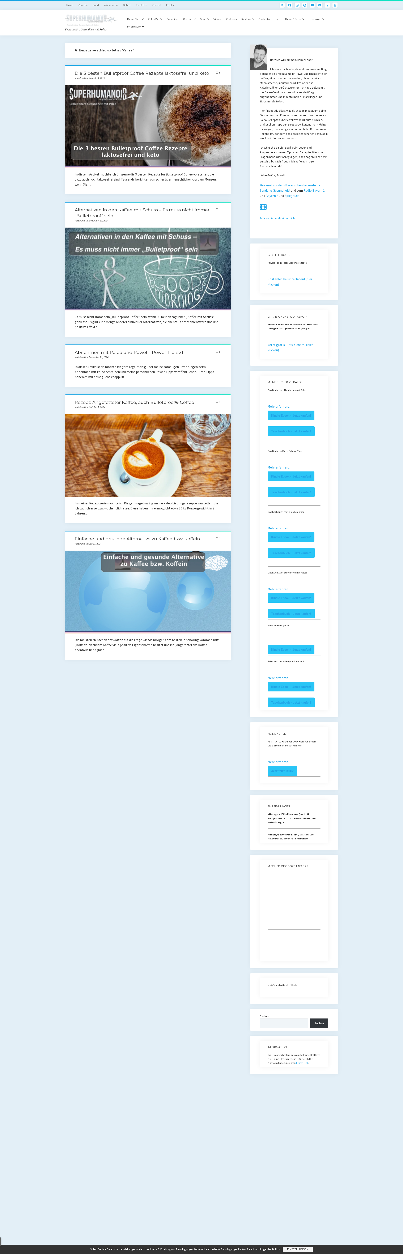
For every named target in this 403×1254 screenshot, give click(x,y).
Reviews (246, 19)
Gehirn (127, 5)
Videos (217, 19)
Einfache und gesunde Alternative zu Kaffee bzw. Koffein (137, 538)
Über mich (315, 19)
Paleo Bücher (293, 19)
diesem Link (301, 1062)
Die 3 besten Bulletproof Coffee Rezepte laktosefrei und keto (142, 73)
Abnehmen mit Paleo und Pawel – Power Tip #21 (129, 352)
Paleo (69, 5)
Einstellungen (297, 1249)
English (170, 5)
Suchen (264, 1016)
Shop (203, 19)
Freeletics (141, 5)
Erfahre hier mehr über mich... (278, 218)
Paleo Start (134, 19)
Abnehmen (111, 5)
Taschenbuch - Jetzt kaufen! (291, 431)
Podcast (156, 5)
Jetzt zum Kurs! (282, 771)
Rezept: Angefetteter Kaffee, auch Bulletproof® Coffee (134, 402)
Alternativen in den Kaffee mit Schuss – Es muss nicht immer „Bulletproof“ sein (148, 269)
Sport (96, 5)
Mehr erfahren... (279, 406)
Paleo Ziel (153, 19)
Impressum (134, 26)
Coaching (172, 19)
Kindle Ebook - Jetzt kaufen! (291, 415)
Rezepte (83, 5)
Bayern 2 (272, 196)
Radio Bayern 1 (314, 190)
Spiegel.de (292, 196)
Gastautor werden (269, 19)
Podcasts (231, 19)
